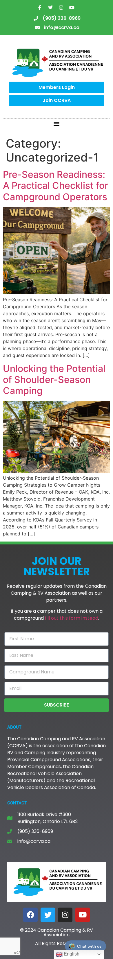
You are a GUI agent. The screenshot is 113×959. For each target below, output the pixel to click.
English (71, 953)
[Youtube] (71, 7)
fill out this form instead (71, 618)
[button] (56, 123)
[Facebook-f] (39, 7)
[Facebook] (30, 915)
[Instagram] (61, 7)
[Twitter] (50, 7)
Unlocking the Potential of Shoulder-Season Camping (54, 380)
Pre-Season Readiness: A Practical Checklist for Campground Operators (55, 185)
